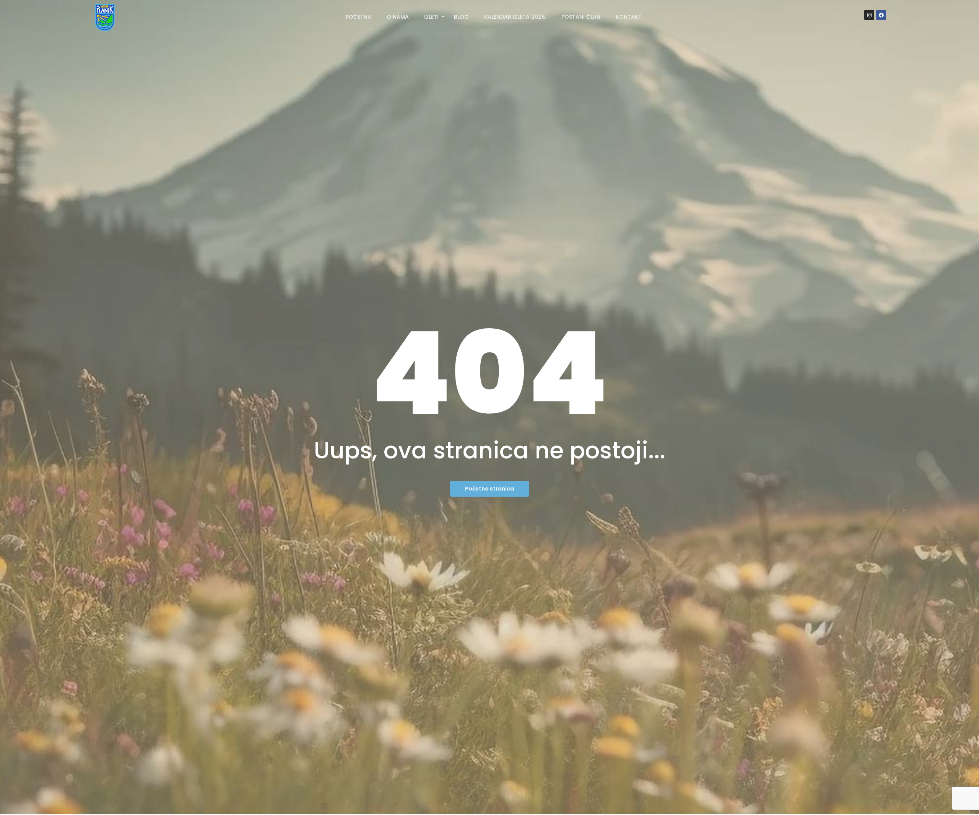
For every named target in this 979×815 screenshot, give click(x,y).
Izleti (431, 17)
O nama (398, 17)
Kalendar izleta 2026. (515, 17)
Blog (461, 17)
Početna (358, 17)
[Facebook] (881, 15)
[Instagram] (869, 15)
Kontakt (629, 17)
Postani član (580, 17)
